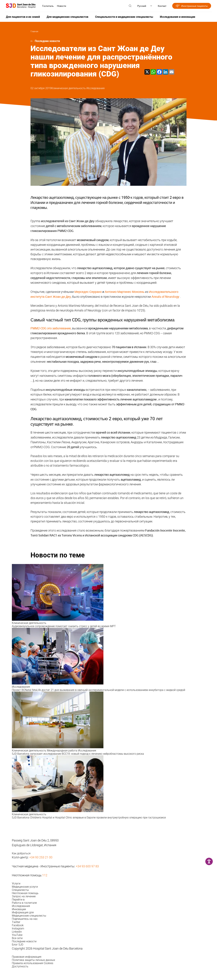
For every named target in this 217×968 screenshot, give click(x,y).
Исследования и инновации (177, 16)
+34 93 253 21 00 (40, 857)
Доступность (20, 966)
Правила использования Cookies (32, 963)
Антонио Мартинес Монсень (124, 292)
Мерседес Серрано (88, 292)
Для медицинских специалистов (67, 16)
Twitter (16, 922)
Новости (61, 5)
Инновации (19, 909)
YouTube (17, 935)
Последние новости (47, 41)
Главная (34, 31)
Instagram (18, 928)
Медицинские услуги (25, 886)
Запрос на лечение (24, 896)
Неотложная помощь (25, 893)
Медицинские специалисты (29, 915)
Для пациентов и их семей (23, 16)
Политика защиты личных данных (33, 960)
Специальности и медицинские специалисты (124, 16)
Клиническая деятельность (68, 88)
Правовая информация (26, 956)
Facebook (18, 925)
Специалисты (20, 890)
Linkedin (17, 931)
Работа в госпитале (24, 902)
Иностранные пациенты (194, 5)
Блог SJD (17, 944)
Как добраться (21, 853)
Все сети (17, 938)
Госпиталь (48, 5)
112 (44, 875)
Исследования (95, 88)
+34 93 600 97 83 (87, 866)
